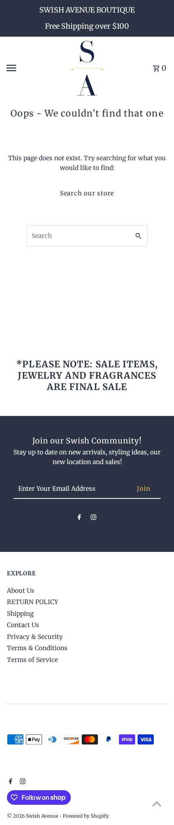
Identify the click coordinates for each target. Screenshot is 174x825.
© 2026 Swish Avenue (33, 816)
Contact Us (23, 625)
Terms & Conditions (37, 648)
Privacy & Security (35, 636)
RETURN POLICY (32, 602)
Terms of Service (32, 660)
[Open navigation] (35, 68)
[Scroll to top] (157, 804)
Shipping (20, 613)
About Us (20, 590)
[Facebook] (79, 519)
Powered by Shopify (86, 816)
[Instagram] (93, 519)
